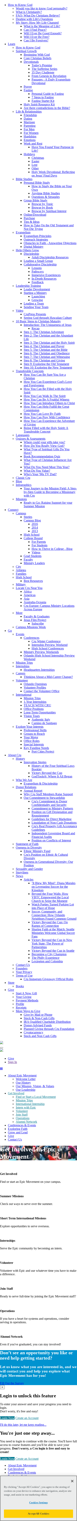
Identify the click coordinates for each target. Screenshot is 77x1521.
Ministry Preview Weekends (41, 652)
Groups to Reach (34, 733)
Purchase (29, 218)
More (19, 613)
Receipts (21, 1007)
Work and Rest (33, 143)
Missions (21, 499)
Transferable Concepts (30, 371)
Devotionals (31, 61)
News (19, 876)
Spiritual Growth (26, 51)
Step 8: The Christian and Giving (44, 360)
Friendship (30, 115)
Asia (26, 598)
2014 (35, 527)
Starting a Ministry (35, 293)
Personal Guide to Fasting (48, 93)
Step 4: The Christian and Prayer (44, 346)
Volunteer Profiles (35, 687)
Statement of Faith (27, 844)
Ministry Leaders (34, 563)
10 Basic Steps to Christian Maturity (38, 321)
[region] (38, 1498)
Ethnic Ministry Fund (37, 851)
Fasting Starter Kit (43, 101)
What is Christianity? (29, 12)
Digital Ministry (33, 246)
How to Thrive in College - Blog (52, 549)
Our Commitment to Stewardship (44, 797)
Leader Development (37, 289)
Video (19, 310)
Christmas (38, 157)
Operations (22, 1118)
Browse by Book (42, 207)
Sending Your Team (36, 307)
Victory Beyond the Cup (47, 773)
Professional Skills (35, 730)
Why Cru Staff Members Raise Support (48, 794)
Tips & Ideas (31, 221)
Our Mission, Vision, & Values (35, 1086)
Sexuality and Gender (29, 869)
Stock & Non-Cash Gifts (39, 1018)
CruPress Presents (35, 314)
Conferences (31, 637)
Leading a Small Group (38, 261)
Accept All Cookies (38, 1513)
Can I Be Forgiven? (36, 40)
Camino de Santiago (44, 723)
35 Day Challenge (43, 72)
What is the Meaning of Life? (42, 26)
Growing (37, 300)
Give (11, 1058)
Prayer (28, 86)
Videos (36, 552)
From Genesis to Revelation (49, 76)
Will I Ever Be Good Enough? (43, 33)
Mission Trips (24, 662)
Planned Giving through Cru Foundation (49, 1029)
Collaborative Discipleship (40, 264)
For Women (31, 133)
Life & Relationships (29, 111)
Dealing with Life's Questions (34, 19)
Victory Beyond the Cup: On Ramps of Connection (50, 924)
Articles (28, 879)
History (20, 758)
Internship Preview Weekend (50, 645)
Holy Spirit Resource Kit (39, 104)
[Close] (72, 1481)
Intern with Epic (26, 1107)
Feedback (38, 282)
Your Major (31, 737)
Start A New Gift (26, 993)
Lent (34, 165)
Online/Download (35, 214)
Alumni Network (26, 1121)
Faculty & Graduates (37, 616)
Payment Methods (27, 1000)
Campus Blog (32, 520)
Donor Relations (26, 787)
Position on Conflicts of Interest (51, 840)
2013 (35, 531)
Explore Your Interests (29, 726)
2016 (35, 524)
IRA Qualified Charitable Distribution (47, 1021)
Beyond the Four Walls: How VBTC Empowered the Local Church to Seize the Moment (50, 897)
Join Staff (22, 1114)
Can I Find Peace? (35, 29)
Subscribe (38, 623)
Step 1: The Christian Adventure (44, 332)
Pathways (38, 271)
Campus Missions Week (31, 627)
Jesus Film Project (35, 620)
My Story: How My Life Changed (37, 22)
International (23, 694)
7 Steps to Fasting (43, 97)
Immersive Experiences (46, 275)
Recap (35, 328)
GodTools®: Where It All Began (52, 776)
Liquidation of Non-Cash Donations (54, 822)
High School (31, 534)
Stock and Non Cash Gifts (40, 1036)
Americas (30, 595)
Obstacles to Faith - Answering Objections (50, 243)
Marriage (29, 122)
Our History (23, 1082)
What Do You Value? (37, 470)
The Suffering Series (44, 69)
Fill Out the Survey (12, 1383)
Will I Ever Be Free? (36, 37)
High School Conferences (48, 648)
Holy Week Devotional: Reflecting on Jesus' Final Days (53, 173)
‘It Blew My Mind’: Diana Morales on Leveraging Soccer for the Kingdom (53, 886)
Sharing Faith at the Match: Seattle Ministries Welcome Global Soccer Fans (53, 933)
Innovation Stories (35, 762)
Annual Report (33, 790)
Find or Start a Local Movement (36, 1096)
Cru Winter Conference (46, 641)
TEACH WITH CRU (37, 705)
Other (35, 168)
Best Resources (33, 581)
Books (20, 986)
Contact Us (23, 965)
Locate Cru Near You (29, 588)
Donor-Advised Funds (38, 1025)
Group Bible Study (35, 200)
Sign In (12, 1062)
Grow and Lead (18, 1132)
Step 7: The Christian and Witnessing (47, 357)
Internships (22, 666)
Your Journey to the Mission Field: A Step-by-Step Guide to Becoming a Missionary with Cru (50, 492)
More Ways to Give (28, 1011)
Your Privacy (24, 972)
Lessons (37, 268)
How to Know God (28, 47)
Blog (19, 481)
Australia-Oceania (35, 602)
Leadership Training (28, 285)
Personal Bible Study (37, 182)
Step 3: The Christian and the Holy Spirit (49, 342)
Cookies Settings (38, 1502)
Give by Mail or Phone (38, 1014)
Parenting (30, 125)
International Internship (30, 1104)
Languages (22, 435)
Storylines (22, 872)
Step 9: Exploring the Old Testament (46, 364)
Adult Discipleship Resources (50, 257)
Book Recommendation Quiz (42, 456)
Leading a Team (34, 303)
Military (21, 584)
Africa (28, 591)
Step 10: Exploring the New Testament (48, 367)
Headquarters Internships (39, 669)
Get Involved (16, 1093)
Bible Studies (24, 179)
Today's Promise (42, 65)
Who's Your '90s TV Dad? (40, 474)
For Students (39, 545)
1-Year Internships (35, 701)
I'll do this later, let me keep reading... (23, 1424)
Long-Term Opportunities (40, 712)
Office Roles (31, 741)
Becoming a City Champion (49, 954)
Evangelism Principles (37, 236)
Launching (38, 296)
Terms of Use (24, 975)
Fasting (28, 90)
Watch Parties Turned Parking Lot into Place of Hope (53, 906)
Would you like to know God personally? (41, 8)
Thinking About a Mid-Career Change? (48, 677)
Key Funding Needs (36, 748)
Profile (20, 1004)
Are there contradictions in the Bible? (47, 108)
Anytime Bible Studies (46, 193)
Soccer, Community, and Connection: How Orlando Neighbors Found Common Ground (54, 915)
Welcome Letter (26, 1079)
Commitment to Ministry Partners (52, 808)
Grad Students (32, 556)
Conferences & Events (22, 1125)
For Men (29, 129)
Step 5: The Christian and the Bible (46, 349)
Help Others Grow (27, 250)
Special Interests (34, 744)
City (18, 566)
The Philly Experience (45, 957)
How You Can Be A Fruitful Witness (46, 399)
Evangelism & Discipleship (41, 783)
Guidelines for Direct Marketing (51, 819)
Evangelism (23, 232)
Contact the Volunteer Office (41, 691)
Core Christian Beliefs (37, 58)
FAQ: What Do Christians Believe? (38, 15)
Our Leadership (25, 1089)
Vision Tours (32, 716)
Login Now (7, 1418)
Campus (21, 513)
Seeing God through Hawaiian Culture (48, 317)
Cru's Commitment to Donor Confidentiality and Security (49, 803)
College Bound (33, 538)
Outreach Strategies (36, 239)
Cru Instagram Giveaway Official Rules (48, 979)
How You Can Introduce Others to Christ (49, 403)
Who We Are (24, 780)
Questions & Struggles (46, 197)
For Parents (39, 541)
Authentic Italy (41, 719)
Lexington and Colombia (47, 961)
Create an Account (26, 1418)
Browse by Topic (42, 204)
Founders (21, 968)
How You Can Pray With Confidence (47, 417)
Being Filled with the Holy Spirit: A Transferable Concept (46, 429)
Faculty (28, 559)
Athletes (21, 570)
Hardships (30, 136)
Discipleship (31, 253)
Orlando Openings (35, 684)
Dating (28, 118)
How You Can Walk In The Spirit (45, 396)
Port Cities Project (43, 751)
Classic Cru (23, 477)
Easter (35, 161)
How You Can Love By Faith (42, 413)
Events (20, 634)
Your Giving (23, 997)
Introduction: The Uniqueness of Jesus (47, 325)
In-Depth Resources (44, 278)
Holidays (29, 154)
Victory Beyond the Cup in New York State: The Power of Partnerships (52, 943)
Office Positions (34, 709)
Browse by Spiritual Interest (49, 211)
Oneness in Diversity (29, 847)
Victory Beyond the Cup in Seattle (53, 950)
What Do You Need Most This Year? (46, 467)
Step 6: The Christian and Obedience (47, 353)
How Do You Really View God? (44, 445)
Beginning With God (37, 54)
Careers (20, 673)
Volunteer (22, 680)
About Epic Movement (22, 1075)
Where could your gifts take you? (44, 442)
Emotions (30, 140)
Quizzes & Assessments (30, 438)
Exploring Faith (17, 1128)
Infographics (23, 485)
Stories (28, 517)
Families (21, 573)
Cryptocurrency (33, 1032)
